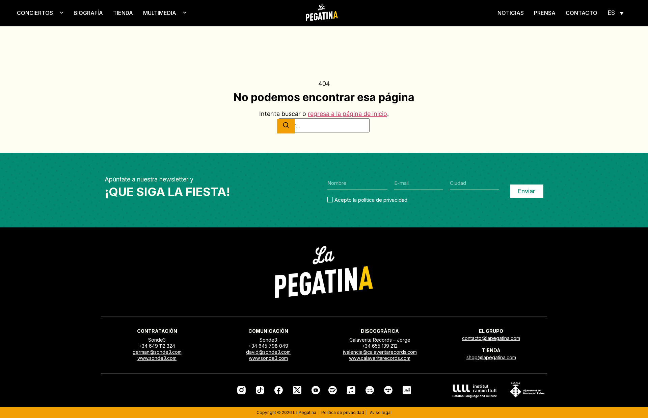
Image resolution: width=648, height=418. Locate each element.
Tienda (123, 12)
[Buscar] (286, 126)
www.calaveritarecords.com (379, 358)
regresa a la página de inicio (347, 113)
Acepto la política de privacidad (370, 200)
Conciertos (35, 12)
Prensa (545, 12)
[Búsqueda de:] (324, 125)
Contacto (581, 12)
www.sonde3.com (157, 358)
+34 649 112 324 (157, 346)
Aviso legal (381, 412)
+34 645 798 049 (268, 346)
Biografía (88, 12)
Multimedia (159, 12)
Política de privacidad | (344, 412)
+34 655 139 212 (380, 346)
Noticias (510, 12)
